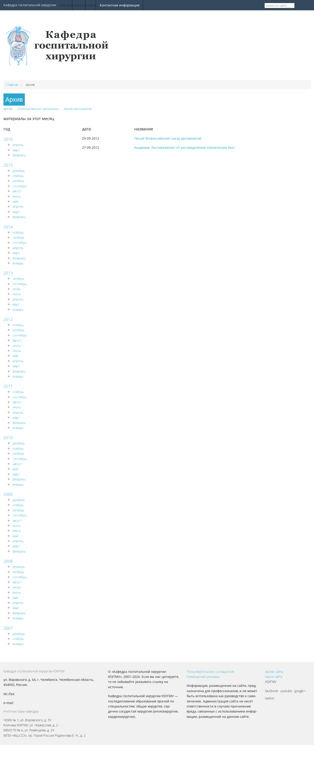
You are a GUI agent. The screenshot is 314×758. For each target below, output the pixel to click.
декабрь (19, 170)
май (15, 201)
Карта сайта (273, 676)
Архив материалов (77, 109)
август (17, 191)
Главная (12, 84)
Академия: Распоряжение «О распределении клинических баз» (184, 147)
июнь (17, 196)
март (16, 150)
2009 (8, 494)
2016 (8, 139)
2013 (8, 273)
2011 (8, 386)
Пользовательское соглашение (210, 671)
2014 (8, 227)
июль (17, 289)
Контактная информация (120, 5)
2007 (8, 628)
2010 (8, 437)
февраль (19, 155)
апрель (18, 145)
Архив (7, 109)
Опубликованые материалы (38, 109)
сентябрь (20, 186)
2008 (8, 561)
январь (18, 263)
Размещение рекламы (203, 676)
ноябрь (18, 176)
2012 (8, 319)
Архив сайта (274, 671)
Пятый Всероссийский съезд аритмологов (167, 138)
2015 (8, 165)
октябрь (18, 181)
